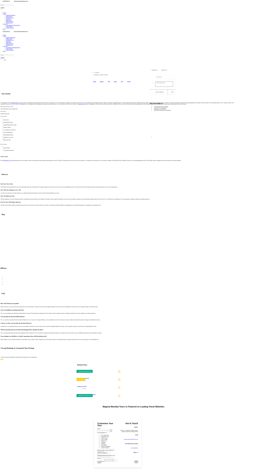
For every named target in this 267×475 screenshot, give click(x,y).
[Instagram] (130, 458)
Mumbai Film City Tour (16, 102)
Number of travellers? (102, 452)
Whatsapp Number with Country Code (106, 455)
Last (111, 431)
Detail (94, 81)
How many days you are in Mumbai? (106, 450)
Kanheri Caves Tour (82, 386)
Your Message (100, 461)
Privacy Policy (9, 26)
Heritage (103, 443)
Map (109, 81)
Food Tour (8, 19)
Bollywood (104, 440)
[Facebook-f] (125, 458)
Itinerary (102, 81)
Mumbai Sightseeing (10, 15)
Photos (115, 81)
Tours (4, 14)
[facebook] (1, 2)
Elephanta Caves (9, 17)
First (111, 429)
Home (4, 12)
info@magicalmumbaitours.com (21, 1)
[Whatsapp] (136, 458)
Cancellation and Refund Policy (13, 25)
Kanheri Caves (9, 22)
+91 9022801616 (134, 448)
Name (99, 428)
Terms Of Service (10, 27)
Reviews (129, 81)
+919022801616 (6, 1)
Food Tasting (104, 439)
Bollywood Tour (9, 21)
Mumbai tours (81, 104)
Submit (99, 462)
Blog (4, 29)
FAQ (122, 81)
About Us (5, 24)
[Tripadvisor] (130, 462)
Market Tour (9, 20)
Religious (104, 442)
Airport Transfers (105, 447)
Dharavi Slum (9, 16)
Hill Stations (104, 445)
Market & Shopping (106, 446)
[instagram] (2, 2)
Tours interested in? (102, 432)
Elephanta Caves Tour (8, 160)
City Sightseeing (105, 435)
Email (99, 458)
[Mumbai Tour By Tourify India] (136, 462)
